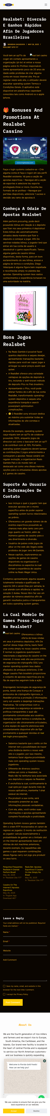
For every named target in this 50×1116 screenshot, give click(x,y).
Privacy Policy (22, 994)
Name (6, 932)
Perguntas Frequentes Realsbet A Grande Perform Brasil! (12, 869)
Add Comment (10, 960)
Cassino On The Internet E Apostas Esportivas (11, 887)
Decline (36, 1111)
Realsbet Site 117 (10, 47)
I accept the (17, 994)
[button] (44, 1060)
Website (7, 950)
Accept (14, 1111)
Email (6, 941)
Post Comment (13, 1002)
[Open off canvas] (46, 4)
